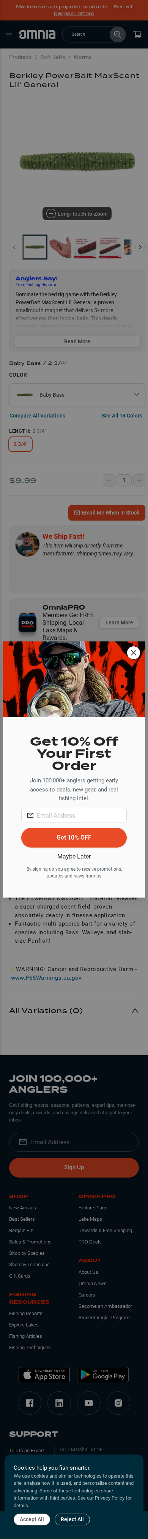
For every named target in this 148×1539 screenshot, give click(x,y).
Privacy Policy (109, 1498)
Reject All (72, 1519)
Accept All (32, 1519)
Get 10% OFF (74, 837)
